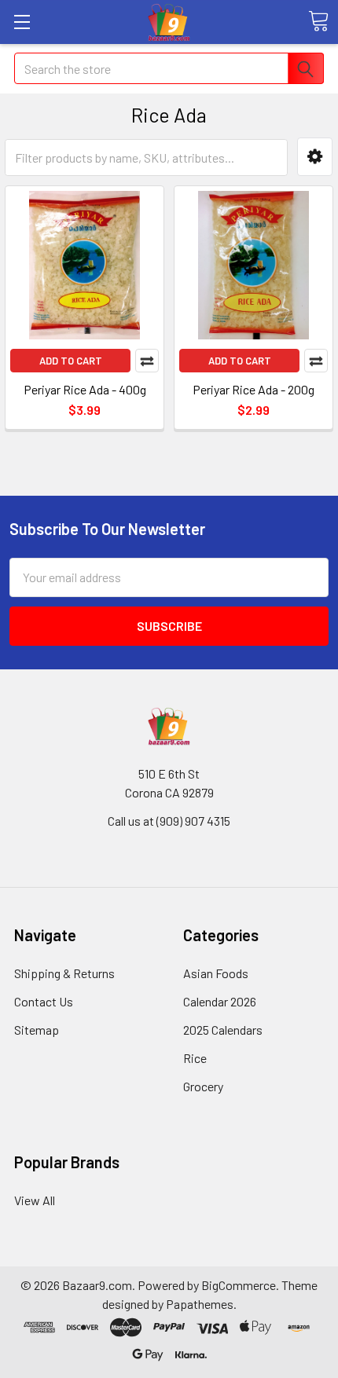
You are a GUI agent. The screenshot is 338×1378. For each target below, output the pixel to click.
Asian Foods (215, 973)
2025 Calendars (223, 1029)
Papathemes (199, 1303)
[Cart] (318, 21)
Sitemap (36, 1029)
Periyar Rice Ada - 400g (85, 389)
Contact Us (43, 1001)
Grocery (203, 1086)
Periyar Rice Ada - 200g (253, 389)
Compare (147, 360)
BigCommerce (238, 1284)
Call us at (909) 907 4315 (169, 820)
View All (34, 1200)
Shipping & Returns (64, 973)
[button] (314, 156)
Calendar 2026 (219, 1001)
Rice (195, 1057)
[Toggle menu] (21, 21)
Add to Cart (70, 360)
